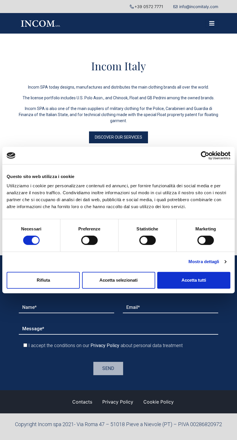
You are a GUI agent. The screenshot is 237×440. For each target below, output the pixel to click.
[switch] (89, 240)
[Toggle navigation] (211, 23)
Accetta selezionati (118, 280)
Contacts (82, 402)
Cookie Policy (158, 402)
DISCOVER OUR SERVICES (118, 137)
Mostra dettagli (203, 261)
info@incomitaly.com (198, 6)
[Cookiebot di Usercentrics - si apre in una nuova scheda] (205, 155)
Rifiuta (43, 280)
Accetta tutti (194, 280)
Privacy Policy (117, 402)
